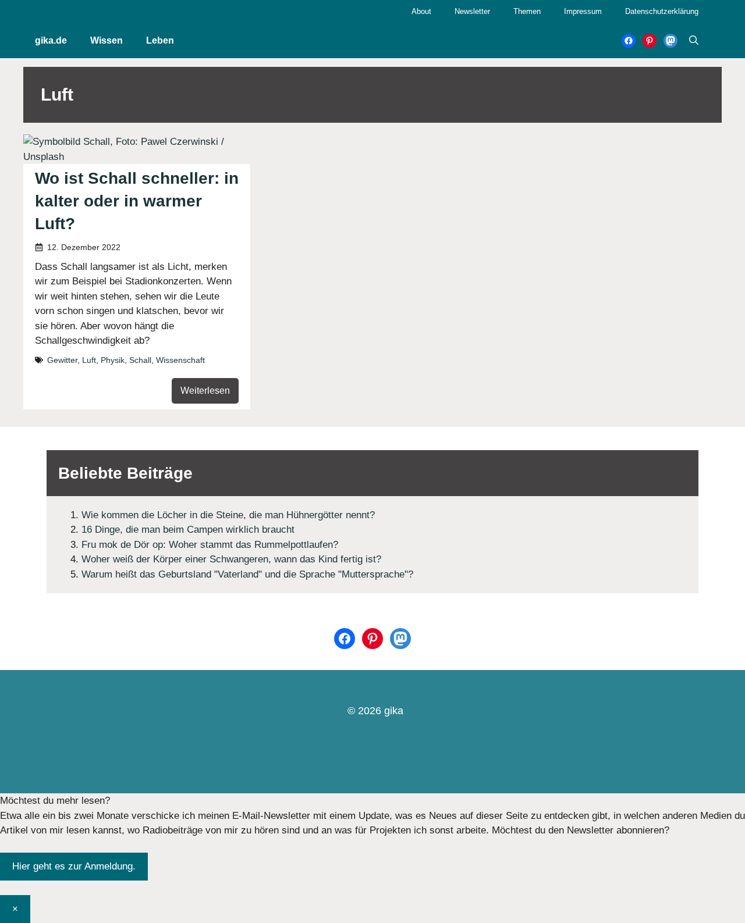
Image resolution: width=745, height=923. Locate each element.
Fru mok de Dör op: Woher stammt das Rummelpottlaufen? (209, 544)
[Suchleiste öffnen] (693, 40)
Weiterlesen (205, 390)
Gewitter (62, 360)
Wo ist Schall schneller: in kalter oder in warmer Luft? (137, 201)
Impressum (583, 11)
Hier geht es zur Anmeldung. (74, 866)
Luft (89, 360)
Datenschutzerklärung (661, 11)
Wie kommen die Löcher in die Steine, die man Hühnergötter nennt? (228, 515)
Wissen (106, 40)
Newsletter (472, 11)
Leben (160, 40)
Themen (527, 11)
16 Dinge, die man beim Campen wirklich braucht (188, 529)
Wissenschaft (180, 360)
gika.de (51, 40)
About (421, 11)
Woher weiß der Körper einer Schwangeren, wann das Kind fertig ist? (231, 559)
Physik (113, 360)
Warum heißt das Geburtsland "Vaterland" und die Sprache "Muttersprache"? (247, 574)
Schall (140, 360)
